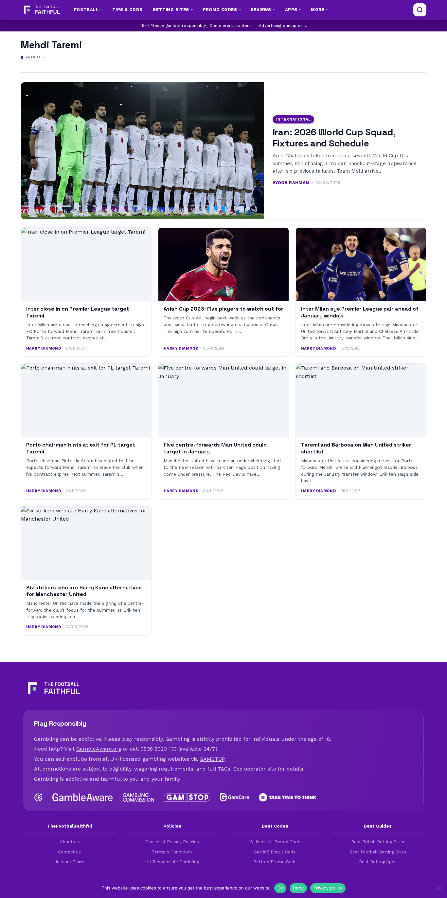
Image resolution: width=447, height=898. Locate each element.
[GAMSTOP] (187, 797)
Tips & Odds (127, 9)
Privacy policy (327, 887)
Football (86, 9)
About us (69, 841)
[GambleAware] (82, 797)
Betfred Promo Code (275, 861)
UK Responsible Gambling (172, 861)
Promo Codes (220, 9)
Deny (298, 887)
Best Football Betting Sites (377, 852)
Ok (280, 887)
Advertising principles (281, 25)
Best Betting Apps (378, 861)
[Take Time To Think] (288, 797)
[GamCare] (234, 797)
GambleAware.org (98, 749)
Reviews (261, 9)
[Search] (419, 9)
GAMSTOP (212, 759)
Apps (291, 9)
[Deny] (439, 888)
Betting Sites (171, 9)
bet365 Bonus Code (275, 852)
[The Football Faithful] (41, 9)
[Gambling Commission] (138, 797)
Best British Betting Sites (377, 841)
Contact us (69, 852)
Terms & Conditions (172, 852)
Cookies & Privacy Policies (172, 841)
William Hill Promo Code (274, 841)
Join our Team (69, 861)
